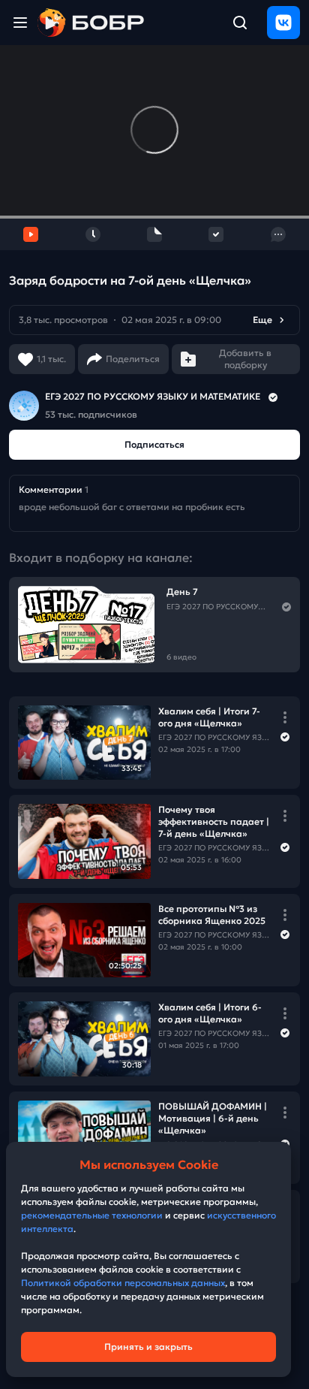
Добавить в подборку (245, 358)
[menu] (20, 22)
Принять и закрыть (148, 1346)
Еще (262, 319)
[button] (154, 320)
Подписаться (154, 444)
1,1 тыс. (51, 358)
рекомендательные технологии (92, 1215)
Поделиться (133, 358)
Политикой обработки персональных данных (123, 1282)
